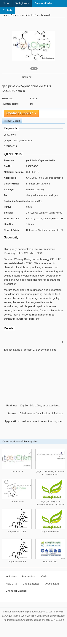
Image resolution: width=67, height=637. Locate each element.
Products (14, 15)
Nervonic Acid (50, 561)
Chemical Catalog (16, 590)
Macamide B (17, 471)
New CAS (11, 583)
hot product (29, 576)
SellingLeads (22, 3)
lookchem (11, 576)
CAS (44, 576)
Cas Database (31, 583)
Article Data (52, 583)
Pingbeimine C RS (16, 531)
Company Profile (43, 3)
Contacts (7, 10)
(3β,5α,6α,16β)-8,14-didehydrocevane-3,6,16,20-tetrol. (50, 504)
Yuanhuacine (17, 501)
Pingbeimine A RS (17, 561)
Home (6, 3)
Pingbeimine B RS (50, 531)
